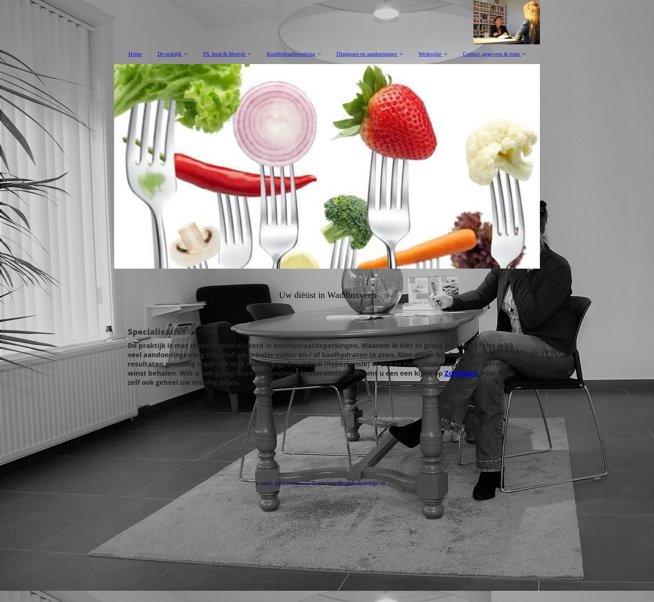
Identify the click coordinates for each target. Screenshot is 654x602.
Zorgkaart (461, 373)
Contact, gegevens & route (491, 54)
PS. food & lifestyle (225, 54)
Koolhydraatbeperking (291, 54)
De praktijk (169, 54)
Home (135, 54)
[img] (327, 22)
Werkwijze (429, 54)
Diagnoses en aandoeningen (367, 54)
